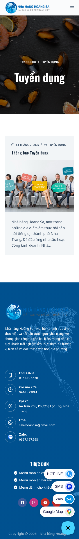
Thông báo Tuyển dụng (29, 153)
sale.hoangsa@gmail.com (37, 425)
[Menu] (72, 8)
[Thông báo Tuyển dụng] (39, 186)
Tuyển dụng (57, 145)
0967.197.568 (28, 378)
